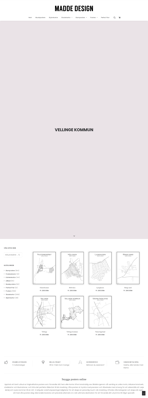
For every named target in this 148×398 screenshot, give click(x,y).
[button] (115, 17)
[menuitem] (30, 17)
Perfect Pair (105, 17)
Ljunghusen (100, 288)
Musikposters (40, 17)
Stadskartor (66, 17)
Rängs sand (128, 288)
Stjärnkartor (53, 17)
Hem (30, 17)
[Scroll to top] (143, 393)
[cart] (119, 17)
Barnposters (80, 17)
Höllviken (72, 288)
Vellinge (44, 332)
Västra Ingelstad (100, 332)
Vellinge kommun (72, 332)
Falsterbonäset (44, 288)
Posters (93, 17)
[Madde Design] (74, 8)
